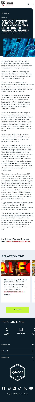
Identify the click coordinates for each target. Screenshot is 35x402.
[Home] (7, 5)
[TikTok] (19, 388)
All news (17, 309)
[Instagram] (9, 388)
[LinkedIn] (14, 388)
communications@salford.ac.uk (18, 241)
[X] (25, 388)
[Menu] (32, 4)
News (5, 13)
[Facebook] (3, 388)
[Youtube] (31, 388)
